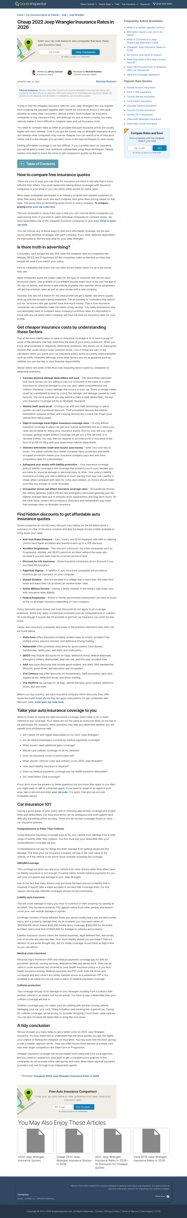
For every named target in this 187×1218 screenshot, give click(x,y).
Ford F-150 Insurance (139, 92)
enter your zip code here (40, 206)
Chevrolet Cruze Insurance (142, 123)
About (20, 1198)
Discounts (145, 4)
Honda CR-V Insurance (140, 114)
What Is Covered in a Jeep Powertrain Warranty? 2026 (142, 41)
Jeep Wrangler (76, 15)
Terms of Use (85, 57)
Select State (105, 4)
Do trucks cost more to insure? (144, 54)
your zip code (60, 792)
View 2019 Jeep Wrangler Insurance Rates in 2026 (150, 1158)
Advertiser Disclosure (106, 81)
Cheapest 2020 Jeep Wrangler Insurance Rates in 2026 (66, 1076)
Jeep (63, 15)
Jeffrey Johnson (55, 71)
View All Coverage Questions (143, 74)
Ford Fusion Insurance (139, 101)
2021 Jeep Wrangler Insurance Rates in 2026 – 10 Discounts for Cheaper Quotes (112, 1162)
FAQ (117, 4)
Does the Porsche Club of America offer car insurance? (146, 68)
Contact (99, 1211)
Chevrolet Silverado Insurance (144, 119)
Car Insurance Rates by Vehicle (42, 15)
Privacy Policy (112, 1211)
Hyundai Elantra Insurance (141, 105)
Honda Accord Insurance (141, 87)
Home (20, 15)
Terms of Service (130, 1211)
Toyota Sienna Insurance (141, 96)
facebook (167, 1196)
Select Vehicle (87, 4)
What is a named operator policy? (146, 27)
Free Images (146, 1211)
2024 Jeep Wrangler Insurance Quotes (31, 1158)
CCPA (158, 1211)
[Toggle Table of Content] (37, 163)
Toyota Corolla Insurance (141, 110)
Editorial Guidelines (28, 90)
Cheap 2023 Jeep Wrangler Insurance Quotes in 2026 (74, 1160)
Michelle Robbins (94, 71)
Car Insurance (129, 4)
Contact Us (30, 1198)
